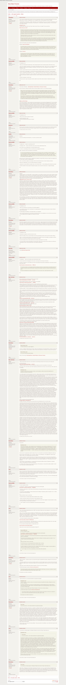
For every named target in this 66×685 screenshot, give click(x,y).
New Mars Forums (13, 4)
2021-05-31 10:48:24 (22, 359)
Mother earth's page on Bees (26, 250)
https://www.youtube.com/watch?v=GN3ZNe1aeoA (27, 519)
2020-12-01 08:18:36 (22, 171)
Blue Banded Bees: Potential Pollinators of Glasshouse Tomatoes (37, 86)
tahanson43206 (11, 61)
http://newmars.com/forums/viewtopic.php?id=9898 (27, 322)
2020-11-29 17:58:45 (22, 113)
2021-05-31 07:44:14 (22, 277)
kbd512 (10, 134)
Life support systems (16, 14)
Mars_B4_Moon (11, 277)
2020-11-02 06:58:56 (22, 61)
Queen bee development (26, 44)
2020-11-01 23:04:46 (22, 17)
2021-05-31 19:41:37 (22, 557)
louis (9, 469)
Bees (22, 14)
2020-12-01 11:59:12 (22, 230)
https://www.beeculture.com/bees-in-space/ (26, 305)
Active (53, 9)
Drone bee (24, 51)
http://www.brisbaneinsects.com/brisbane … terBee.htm (27, 336)
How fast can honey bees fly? (35, 589)
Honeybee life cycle (22, 25)
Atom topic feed (55, 680)
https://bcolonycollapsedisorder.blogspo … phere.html (27, 364)
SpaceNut (10, 248)
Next (16, 15)
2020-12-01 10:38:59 (22, 220)
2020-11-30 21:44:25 (22, 125)
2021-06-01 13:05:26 (22, 628)
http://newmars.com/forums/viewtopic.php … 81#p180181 (28, 487)
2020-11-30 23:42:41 (22, 134)
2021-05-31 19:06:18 (22, 508)
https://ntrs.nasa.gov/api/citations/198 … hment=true (27, 298)
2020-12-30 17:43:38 (22, 248)
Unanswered (56, 9)
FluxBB (57, 681)
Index (9, 14)
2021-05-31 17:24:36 (22, 469)
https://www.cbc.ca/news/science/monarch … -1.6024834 (28, 282)
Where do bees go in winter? (23, 27)
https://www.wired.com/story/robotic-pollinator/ (26, 525)
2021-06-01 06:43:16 (22, 576)
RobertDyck (11, 17)
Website (11, 23)
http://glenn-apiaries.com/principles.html (25, 400)
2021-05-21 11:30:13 (22, 257)
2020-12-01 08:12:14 (22, 142)
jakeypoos (11, 125)
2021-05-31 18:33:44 (22, 483)
